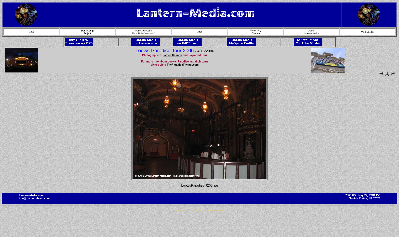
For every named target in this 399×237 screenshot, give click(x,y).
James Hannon (172, 55)
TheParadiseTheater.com (183, 64)
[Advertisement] (199, 224)
